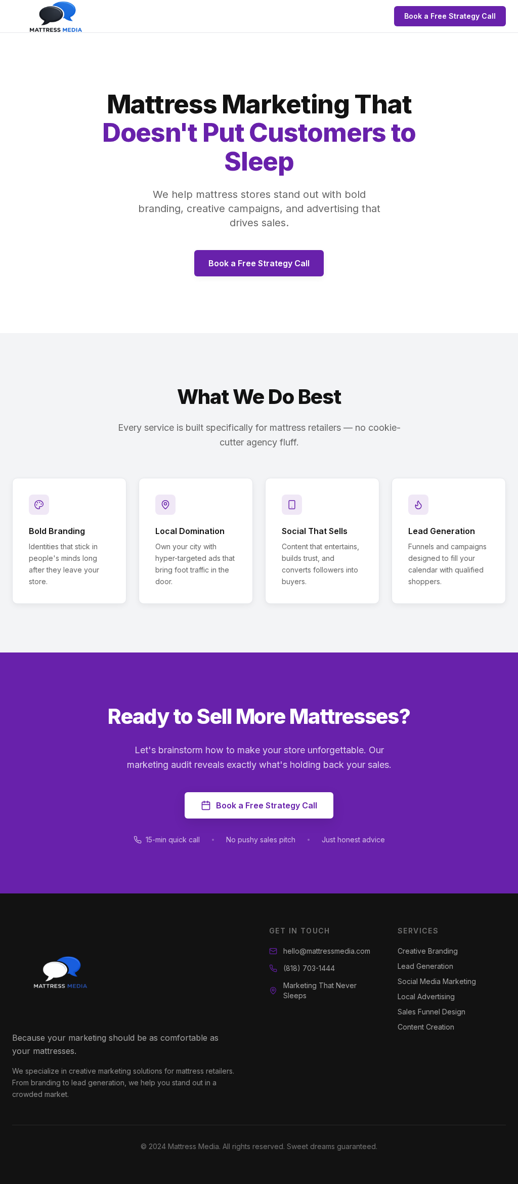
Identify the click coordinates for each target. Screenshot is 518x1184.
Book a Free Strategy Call (450, 16)
